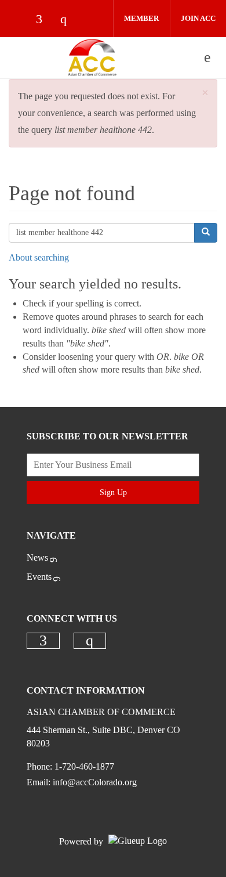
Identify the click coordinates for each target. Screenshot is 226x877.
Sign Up (113, 492)
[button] (205, 93)
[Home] (92, 57)
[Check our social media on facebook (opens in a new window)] (44, 20)
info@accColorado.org (95, 782)
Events (39, 577)
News (37, 557)
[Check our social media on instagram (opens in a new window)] (69, 20)
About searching (39, 257)
